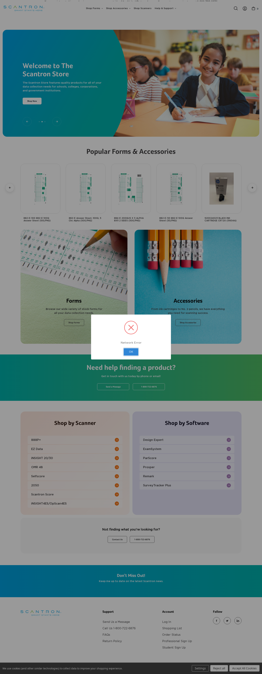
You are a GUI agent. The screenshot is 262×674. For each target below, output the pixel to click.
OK (131, 351)
